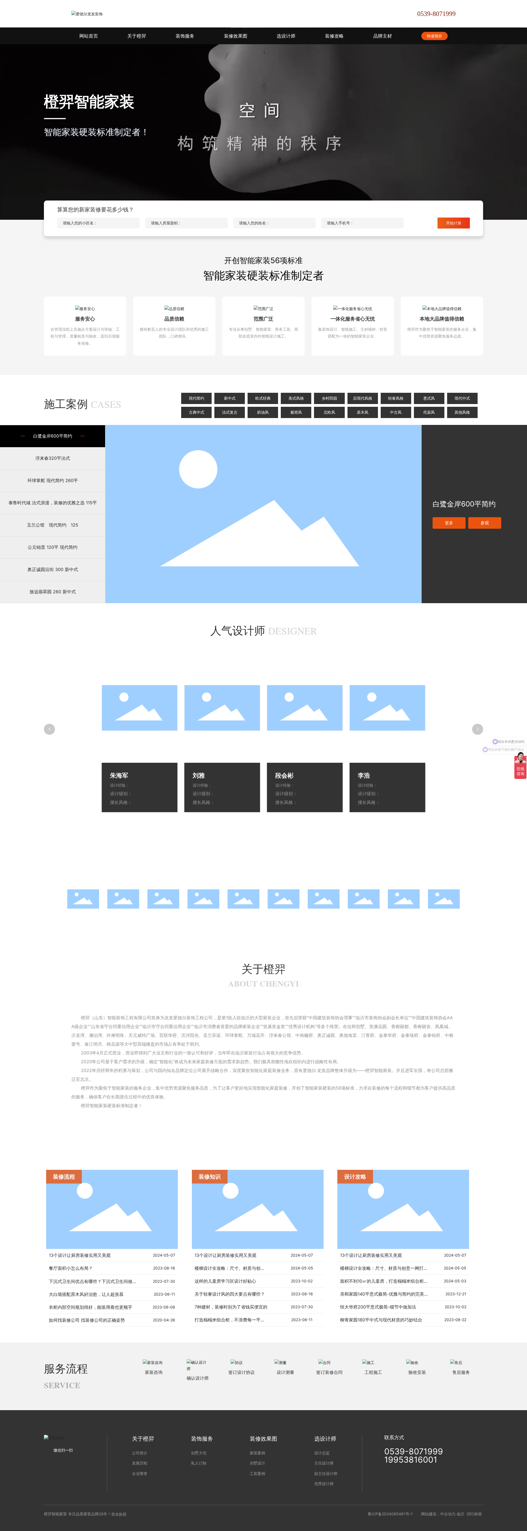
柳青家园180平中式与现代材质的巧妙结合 (381, 1320)
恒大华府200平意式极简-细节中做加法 (378, 1307)
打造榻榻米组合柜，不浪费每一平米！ (232, 1320)
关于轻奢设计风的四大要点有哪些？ (230, 1294)
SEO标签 (474, 1513)
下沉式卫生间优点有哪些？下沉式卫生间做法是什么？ (101, 1281)
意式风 (429, 398)
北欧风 (329, 412)
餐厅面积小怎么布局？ (71, 1268)
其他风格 (462, 412)
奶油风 (263, 412)
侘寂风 (429, 412)
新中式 (230, 398)
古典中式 (196, 412)
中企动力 (448, 1513)
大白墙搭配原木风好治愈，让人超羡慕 (86, 1294)
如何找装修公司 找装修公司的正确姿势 (87, 1320)
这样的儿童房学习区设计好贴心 (225, 1281)
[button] (54, 898)
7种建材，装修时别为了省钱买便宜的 (231, 1307)
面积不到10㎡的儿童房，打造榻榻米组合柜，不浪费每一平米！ (401, 1281)
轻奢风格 (395, 398)
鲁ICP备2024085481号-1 (390, 1513)
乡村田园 (329, 398)
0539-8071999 (436, 13)
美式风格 (296, 398)
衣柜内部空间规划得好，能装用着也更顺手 (90, 1307)
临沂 (460, 1513)
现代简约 (196, 398)
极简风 (296, 412)
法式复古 (229, 412)
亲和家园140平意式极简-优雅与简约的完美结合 (386, 1294)
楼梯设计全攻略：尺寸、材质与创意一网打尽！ (241, 1268)
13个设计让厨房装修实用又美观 (80, 1255)
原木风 (362, 412)
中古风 (396, 412)
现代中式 (462, 398)
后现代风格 (362, 398)
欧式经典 (263, 398)
